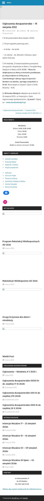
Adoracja (8, 173)
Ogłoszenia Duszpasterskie (15, 365)
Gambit (25, 498)
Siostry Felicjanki (11, 184)
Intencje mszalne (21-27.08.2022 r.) (28, 113)
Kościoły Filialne (10, 162)
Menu (9, 3)
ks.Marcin (22, 31)
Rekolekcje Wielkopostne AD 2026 (19, 280)
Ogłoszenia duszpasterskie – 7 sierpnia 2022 (19, 110)
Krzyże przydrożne (11, 167)
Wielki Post (8, 356)
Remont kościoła (11, 187)
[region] (22, 12)
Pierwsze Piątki (10, 176)
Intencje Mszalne (11, 417)
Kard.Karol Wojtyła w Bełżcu (15, 181)
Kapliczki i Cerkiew (11, 165)
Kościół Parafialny (11, 159)
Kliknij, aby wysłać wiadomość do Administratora (22, 489)
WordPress (15, 498)
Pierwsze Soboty (11, 178)
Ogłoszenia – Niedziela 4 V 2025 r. (19, 371)
